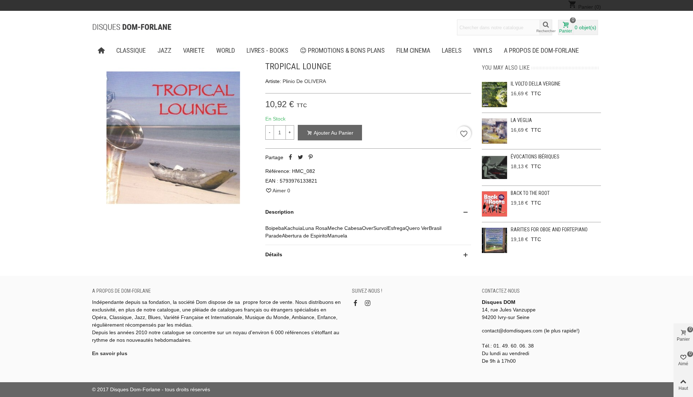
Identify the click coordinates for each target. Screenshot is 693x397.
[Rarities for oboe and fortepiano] (494, 240)
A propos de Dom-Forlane (541, 50)
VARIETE (194, 50)
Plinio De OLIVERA (304, 81)
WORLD (225, 50)
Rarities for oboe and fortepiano (549, 229)
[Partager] (290, 157)
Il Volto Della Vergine (536, 84)
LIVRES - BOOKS (267, 50)
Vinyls (482, 50)
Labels (452, 50)
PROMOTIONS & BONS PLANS (346, 50)
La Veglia (521, 120)
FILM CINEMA (413, 50)
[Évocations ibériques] (494, 167)
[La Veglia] (494, 131)
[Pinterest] (311, 157)
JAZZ (164, 50)
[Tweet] (301, 157)
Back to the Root (530, 193)
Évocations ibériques (535, 157)
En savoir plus (109, 353)
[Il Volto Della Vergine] (494, 94)
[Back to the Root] (494, 203)
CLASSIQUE (131, 50)
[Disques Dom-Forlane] (131, 27)
